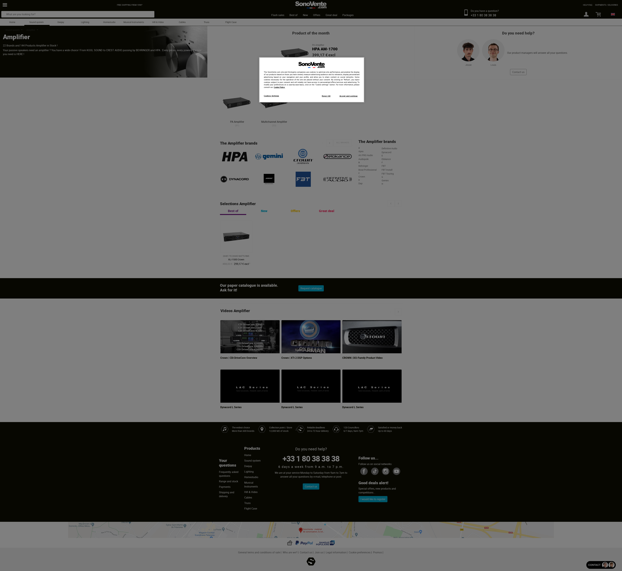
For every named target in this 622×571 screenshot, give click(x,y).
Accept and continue (349, 96)
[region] (311, 79)
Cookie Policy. (279, 87)
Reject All (326, 96)
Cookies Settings (271, 96)
